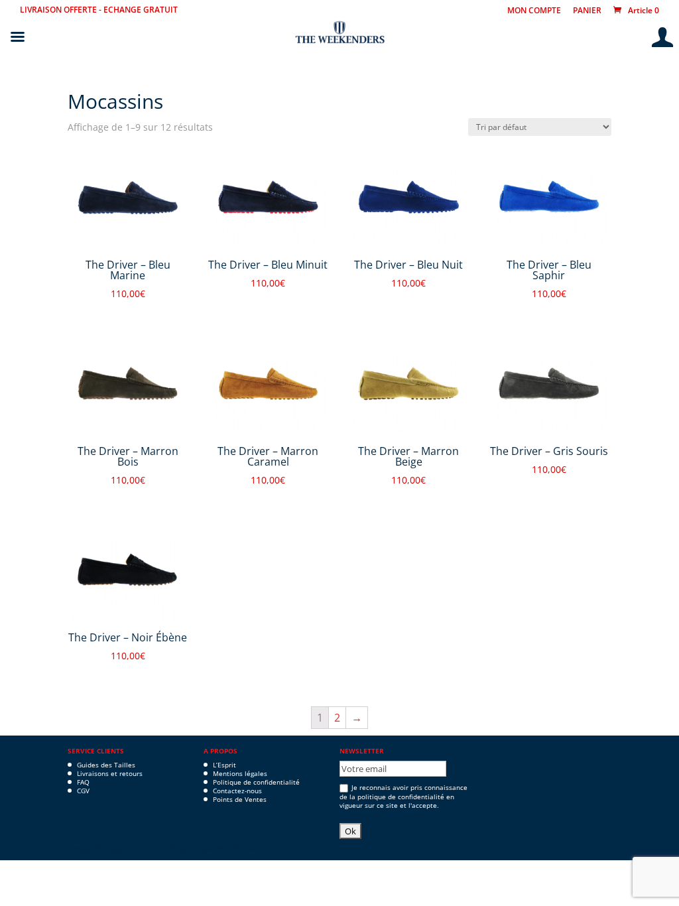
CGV (83, 790)
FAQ (83, 782)
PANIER (587, 11)
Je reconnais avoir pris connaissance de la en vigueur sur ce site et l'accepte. (403, 796)
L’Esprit (224, 764)
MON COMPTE (534, 11)
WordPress (235, 848)
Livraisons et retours (110, 773)
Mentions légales (240, 773)
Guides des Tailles (106, 764)
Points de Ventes (240, 799)
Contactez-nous (237, 790)
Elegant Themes (132, 848)
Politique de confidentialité (256, 782)
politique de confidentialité (400, 796)
